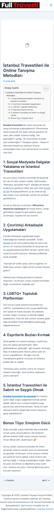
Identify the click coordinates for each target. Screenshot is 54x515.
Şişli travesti (27, 505)
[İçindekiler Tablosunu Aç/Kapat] (44, 88)
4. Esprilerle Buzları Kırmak (22, 110)
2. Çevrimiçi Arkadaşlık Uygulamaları (26, 104)
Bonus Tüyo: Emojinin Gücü (22, 118)
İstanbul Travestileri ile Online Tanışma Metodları (23, 94)
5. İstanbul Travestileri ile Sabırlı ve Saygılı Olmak (28, 114)
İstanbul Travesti (45, 509)
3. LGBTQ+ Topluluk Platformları (24, 107)
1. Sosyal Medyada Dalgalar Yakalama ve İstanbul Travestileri (27, 100)
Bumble (6, 243)
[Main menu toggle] (51, 5)
